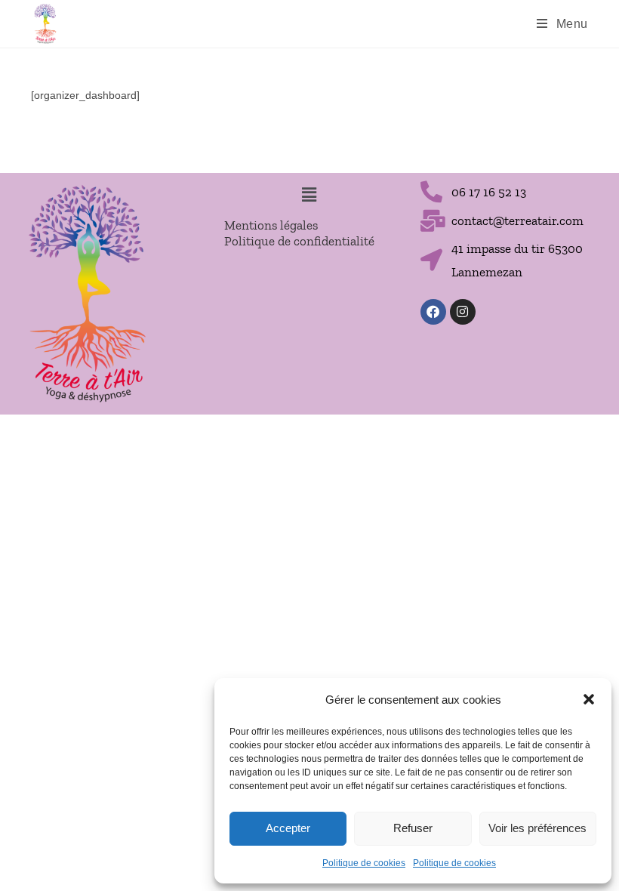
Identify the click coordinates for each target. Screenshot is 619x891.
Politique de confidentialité (299, 240)
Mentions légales (271, 225)
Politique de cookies (363, 863)
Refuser (413, 828)
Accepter (288, 828)
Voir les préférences (537, 828)
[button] (588, 699)
